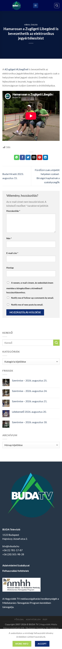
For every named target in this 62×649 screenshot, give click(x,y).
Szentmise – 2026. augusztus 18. (29, 422)
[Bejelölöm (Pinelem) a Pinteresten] (39, 157)
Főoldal (19, 619)
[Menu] (35, 5)
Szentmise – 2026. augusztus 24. (29, 390)
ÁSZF (45, 619)
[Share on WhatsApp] (16, 157)
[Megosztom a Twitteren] (28, 157)
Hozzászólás (13, 211)
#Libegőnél (22, 69)
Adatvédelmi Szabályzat (16, 565)
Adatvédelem (33, 619)
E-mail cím (12, 253)
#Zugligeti (10, 69)
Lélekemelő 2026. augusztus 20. (29, 411)
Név (9, 238)
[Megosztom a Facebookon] (22, 157)
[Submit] (56, 343)
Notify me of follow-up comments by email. (32, 297)
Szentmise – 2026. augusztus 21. (29, 401)
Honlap (10, 267)
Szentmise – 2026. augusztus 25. (29, 380)
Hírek (27, 25)
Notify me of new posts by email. (27, 304)
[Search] (56, 5)
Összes (34, 25)
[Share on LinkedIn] (45, 157)
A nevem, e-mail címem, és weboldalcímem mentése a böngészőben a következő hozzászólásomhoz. (29, 287)
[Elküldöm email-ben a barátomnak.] (34, 157)
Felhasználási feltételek (15, 570)
